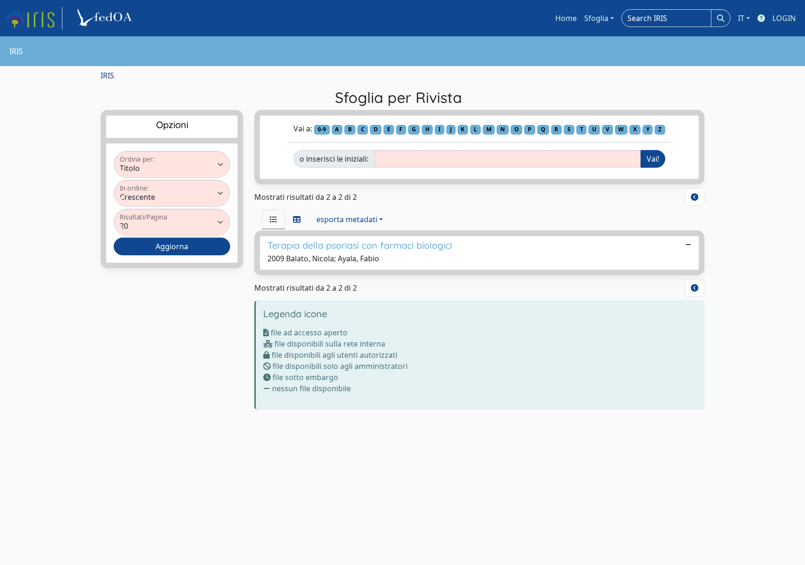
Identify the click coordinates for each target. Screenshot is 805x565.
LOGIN (784, 18)
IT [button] (741, 18)
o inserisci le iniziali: (334, 159)
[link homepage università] (106, 18)
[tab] (273, 219)
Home (566, 18)
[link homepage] (34, 18)
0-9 (322, 129)
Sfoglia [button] (596, 18)
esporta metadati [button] (346, 219)
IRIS (107, 75)
